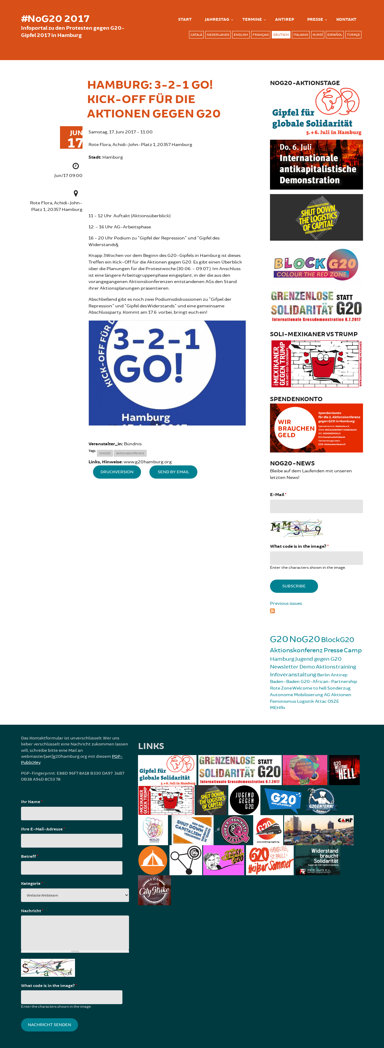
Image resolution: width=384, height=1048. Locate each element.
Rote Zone (281, 688)
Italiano (300, 35)
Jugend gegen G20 (318, 659)
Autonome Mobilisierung (296, 695)
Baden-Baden (285, 681)
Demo (307, 666)
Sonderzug (339, 688)
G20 (279, 639)
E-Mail (278, 495)
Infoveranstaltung (293, 674)
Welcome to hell (309, 688)
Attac (321, 701)
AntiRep (284, 19)
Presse (315, 19)
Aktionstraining (336, 666)
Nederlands (218, 35)
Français (261, 35)
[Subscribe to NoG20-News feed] (316, 610)
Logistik (305, 701)
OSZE (333, 701)
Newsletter (284, 666)
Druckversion (117, 471)
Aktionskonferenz (130, 453)
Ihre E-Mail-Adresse (43, 829)
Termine (252, 19)
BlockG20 (337, 639)
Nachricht (32, 911)
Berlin (323, 675)
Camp (353, 650)
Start (185, 19)
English (241, 35)
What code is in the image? (299, 546)
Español (334, 35)
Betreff (29, 856)
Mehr (276, 708)
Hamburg (282, 659)
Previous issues (286, 603)
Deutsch (281, 35)
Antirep (339, 675)
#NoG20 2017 (55, 19)
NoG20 (105, 453)
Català (196, 35)
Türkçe (353, 35)
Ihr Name (31, 802)
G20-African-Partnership (329, 681)
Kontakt (346, 19)
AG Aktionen (337, 695)
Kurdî (318, 35)
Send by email (173, 471)
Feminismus (283, 701)
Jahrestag (217, 19)
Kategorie (32, 883)
